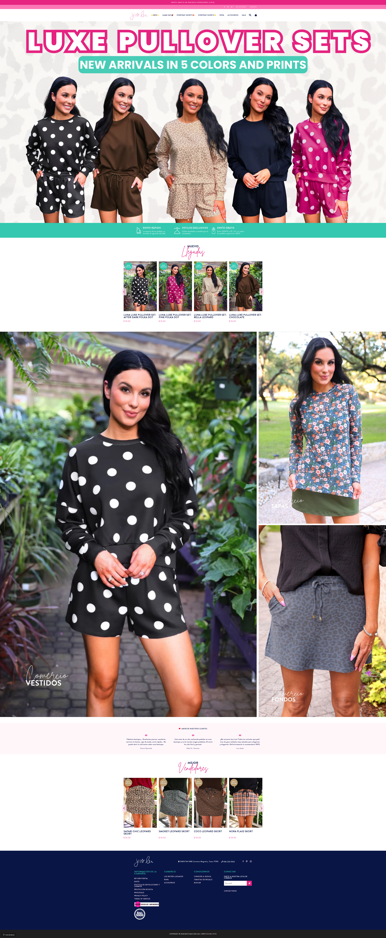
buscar (197, 883)
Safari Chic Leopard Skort (137, 832)
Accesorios (169, 883)
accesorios (233, 15)
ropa (166, 879)
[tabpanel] (193, 122)
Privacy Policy (141, 896)
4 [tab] (198, 220)
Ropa (222, 15)
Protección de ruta (143, 889)
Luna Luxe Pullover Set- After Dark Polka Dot (140, 316)
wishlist (253, 7)
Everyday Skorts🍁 (186, 15)
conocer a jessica (202, 876)
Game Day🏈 (167, 15)
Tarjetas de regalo (203, 879)
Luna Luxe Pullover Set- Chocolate (245, 316)
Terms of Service (142, 899)
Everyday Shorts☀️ (207, 15)
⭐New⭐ (155, 15)
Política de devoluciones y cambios (147, 885)
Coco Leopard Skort (208, 831)
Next (261, 292)
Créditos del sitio (209, 934)
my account (241, 7)
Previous (124, 292)
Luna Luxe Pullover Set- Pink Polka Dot (175, 316)
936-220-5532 (229, 862)
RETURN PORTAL (141, 878)
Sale (244, 15)
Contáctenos (230, 891)
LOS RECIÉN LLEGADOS (173, 876)
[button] (250, 15)
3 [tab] (195, 220)
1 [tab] (188, 220)
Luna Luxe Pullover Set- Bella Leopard (210, 316)
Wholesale (139, 892)
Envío (136, 881)
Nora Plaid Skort (241, 831)
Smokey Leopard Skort (174, 831)
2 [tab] (191, 220)
